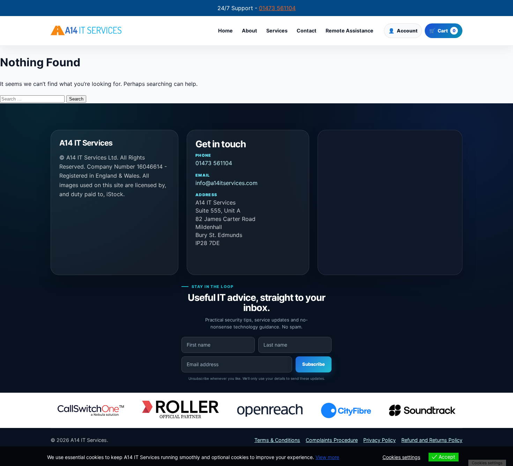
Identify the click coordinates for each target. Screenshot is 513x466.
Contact (307, 31)
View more (327, 457)
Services (277, 31)
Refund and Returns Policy (431, 440)
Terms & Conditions (277, 440)
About (249, 31)
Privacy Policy (379, 440)
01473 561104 (277, 8)
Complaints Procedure (332, 440)
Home (225, 31)
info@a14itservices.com (226, 179)
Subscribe (313, 364)
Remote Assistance (349, 31)
